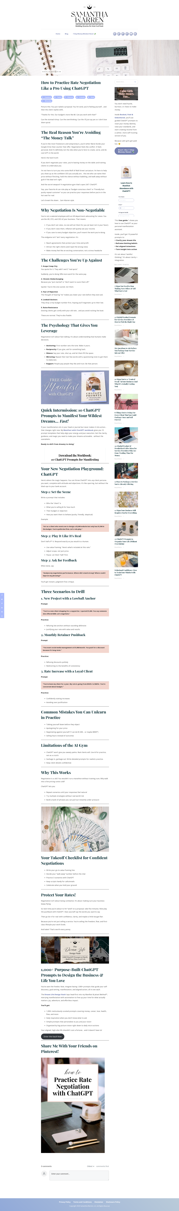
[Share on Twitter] (2, 599)
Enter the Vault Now (53, 1036)
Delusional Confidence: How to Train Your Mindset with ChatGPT (126, 565)
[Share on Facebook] (2, 595)
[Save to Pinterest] (2, 603)
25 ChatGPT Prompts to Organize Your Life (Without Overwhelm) (126, 534)
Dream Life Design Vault (55, 994)
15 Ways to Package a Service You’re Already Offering (126, 476)
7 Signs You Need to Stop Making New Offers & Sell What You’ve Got (126, 281)
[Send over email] (2, 612)
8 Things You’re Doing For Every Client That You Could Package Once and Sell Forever (126, 409)
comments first (102, 1166)
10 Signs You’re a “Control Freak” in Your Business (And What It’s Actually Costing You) (126, 375)
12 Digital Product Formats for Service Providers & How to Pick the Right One (126, 312)
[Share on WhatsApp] (2, 616)
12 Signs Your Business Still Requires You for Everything (126, 504)
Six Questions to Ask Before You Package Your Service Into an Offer (126, 343)
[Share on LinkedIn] (2, 608)
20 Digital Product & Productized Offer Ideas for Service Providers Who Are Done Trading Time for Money (126, 443)
